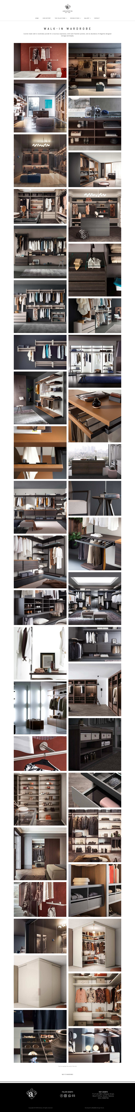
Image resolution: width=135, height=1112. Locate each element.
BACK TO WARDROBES (67, 1074)
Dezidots (94, 1108)
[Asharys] (68, 8)
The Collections (60, 18)
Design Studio (74, 18)
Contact (97, 18)
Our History (47, 18)
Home (37, 18)
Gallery (86, 18)
